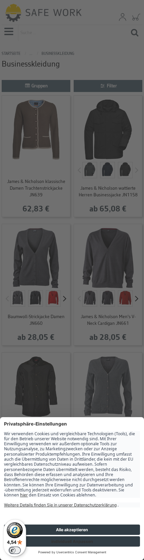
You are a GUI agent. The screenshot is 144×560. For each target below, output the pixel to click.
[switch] (15, 550)
